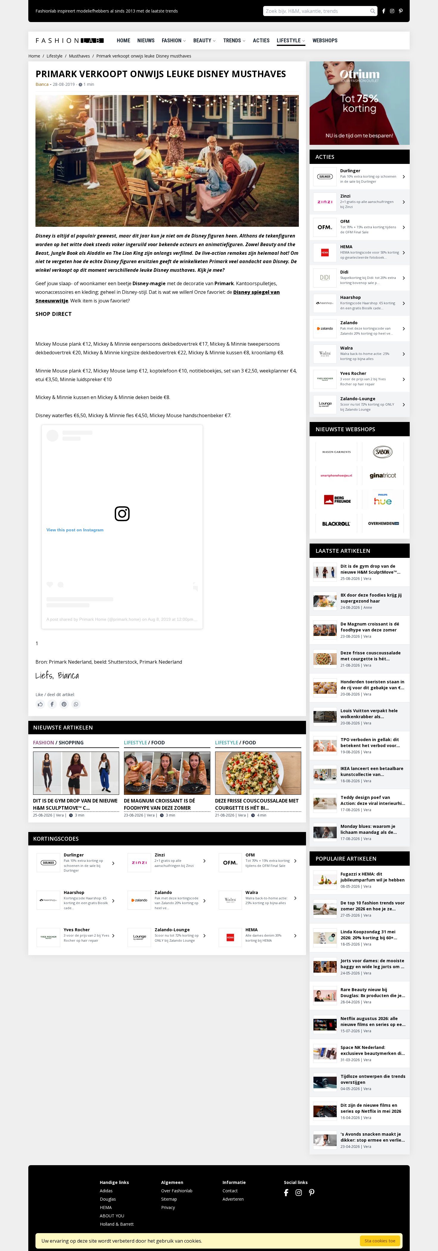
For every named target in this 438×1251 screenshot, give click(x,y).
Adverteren (233, 1199)
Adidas (106, 1190)
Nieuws (146, 40)
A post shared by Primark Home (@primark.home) (93, 619)
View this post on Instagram (74, 529)
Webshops (325, 40)
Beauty (202, 40)
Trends (232, 40)
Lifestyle (289, 40)
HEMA (106, 1207)
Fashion (172, 40)
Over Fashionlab (176, 1190)
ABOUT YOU (112, 1216)
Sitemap (169, 1199)
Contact (230, 1190)
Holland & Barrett (117, 1224)
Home (123, 40)
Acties (261, 40)
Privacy (168, 1207)
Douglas (108, 1199)
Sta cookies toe (380, 1241)
